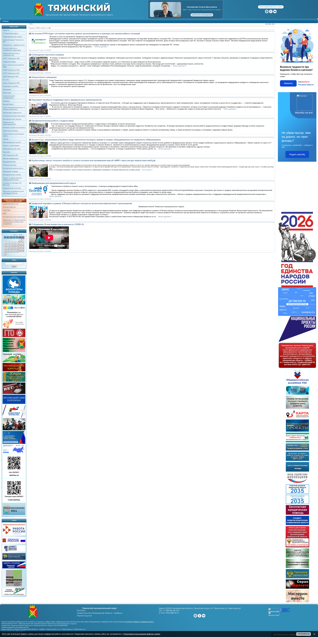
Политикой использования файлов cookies (142, 634)
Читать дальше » (101, 47)
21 (17, 248)
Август (44, 28)
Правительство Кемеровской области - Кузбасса (99, 613)
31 (5, 254)
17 (5, 248)
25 (8, 251)
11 (8, 246)
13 (14, 246)
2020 (38, 28)
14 (17, 246)
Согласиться (304, 634)
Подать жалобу (297, 154)
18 (8, 248)
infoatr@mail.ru (172, 613)
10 (5, 246)
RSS (31, 24)
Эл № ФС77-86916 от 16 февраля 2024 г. (139, 622)
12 (11, 246)
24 (5, 251)
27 (14, 251)
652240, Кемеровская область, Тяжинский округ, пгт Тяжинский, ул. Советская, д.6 (203, 608)
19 (11, 248)
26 (11, 251)
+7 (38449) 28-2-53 (171, 610)
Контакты (81, 610)
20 (14, 248)
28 (17, 251)
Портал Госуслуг (84, 616)
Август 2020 (17, 235)
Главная (5, 21)
